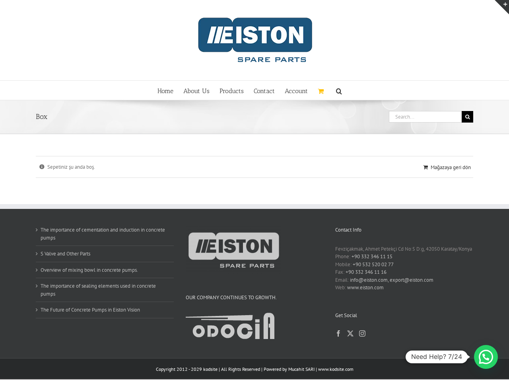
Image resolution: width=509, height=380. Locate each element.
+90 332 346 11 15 (372, 256)
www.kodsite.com (336, 369)
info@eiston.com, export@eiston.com (391, 280)
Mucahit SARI (301, 369)
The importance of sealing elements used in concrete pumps (98, 290)
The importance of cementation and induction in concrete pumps (103, 233)
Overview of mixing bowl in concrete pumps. (89, 270)
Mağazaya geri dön (451, 167)
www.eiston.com (365, 287)
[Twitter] (350, 333)
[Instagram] (362, 333)
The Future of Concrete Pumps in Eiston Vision (90, 309)
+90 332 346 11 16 (366, 272)
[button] (339, 90)
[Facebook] (338, 333)
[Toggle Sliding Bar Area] (502, 7)
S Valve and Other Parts (65, 253)
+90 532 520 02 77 (373, 264)
